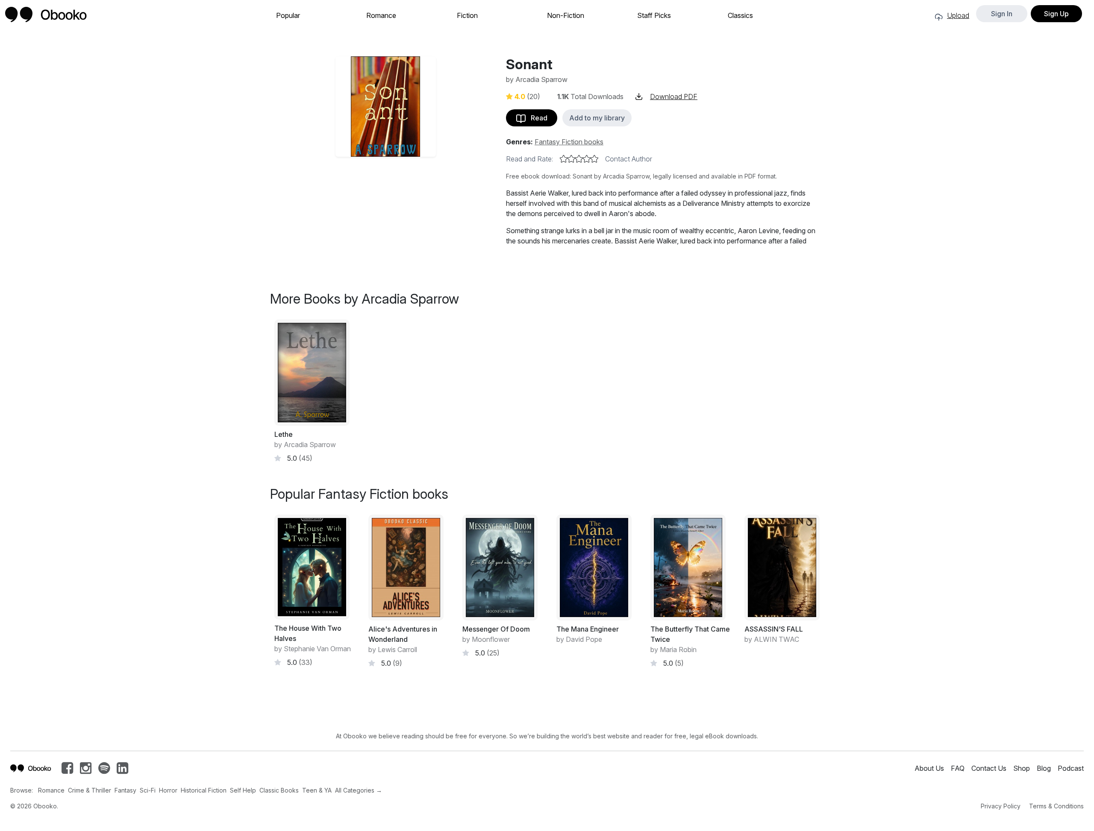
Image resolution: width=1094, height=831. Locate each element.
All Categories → (358, 790)
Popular (288, 16)
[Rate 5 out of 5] (594, 159)
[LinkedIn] (122, 770)
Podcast (1071, 768)
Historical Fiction (203, 790)
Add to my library (597, 118)
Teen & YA (317, 790)
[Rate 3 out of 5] (579, 159)
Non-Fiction (565, 16)
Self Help (243, 790)
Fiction (467, 16)
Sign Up (1056, 13)
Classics (740, 16)
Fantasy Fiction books (569, 142)
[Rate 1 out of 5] (564, 159)
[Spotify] (104, 770)
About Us (929, 768)
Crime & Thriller (89, 790)
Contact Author (628, 159)
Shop (1021, 768)
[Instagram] (85, 770)
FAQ (958, 768)
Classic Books (279, 790)
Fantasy (125, 790)
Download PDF (673, 96)
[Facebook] (67, 770)
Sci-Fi (148, 790)
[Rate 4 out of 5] (587, 159)
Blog (1044, 768)
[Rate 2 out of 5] (571, 159)
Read (536, 118)
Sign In (1001, 13)
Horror (168, 790)
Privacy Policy (1000, 806)
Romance (381, 16)
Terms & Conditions (1056, 806)
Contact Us (988, 768)
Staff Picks (654, 16)
